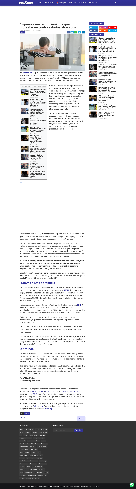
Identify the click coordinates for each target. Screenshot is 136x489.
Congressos (31, 441)
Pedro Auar (42, 435)
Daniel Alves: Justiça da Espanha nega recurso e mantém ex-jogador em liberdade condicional (38, 102)
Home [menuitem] (40, 3)
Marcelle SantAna (24, 443)
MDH (66, 290)
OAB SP (46, 472)
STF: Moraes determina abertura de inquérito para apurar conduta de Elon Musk (38, 149)
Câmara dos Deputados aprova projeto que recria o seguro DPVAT (37, 166)
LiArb (21, 472)
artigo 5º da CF (51, 391)
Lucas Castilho (38, 472)
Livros (35, 438)
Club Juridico (42, 463)
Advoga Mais (38, 458)
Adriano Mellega (42, 446)
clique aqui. (49, 408)
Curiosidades (29, 429)
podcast (35, 432)
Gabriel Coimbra (24, 469)
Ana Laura (33, 446)
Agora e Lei (23, 438)
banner (37, 478)
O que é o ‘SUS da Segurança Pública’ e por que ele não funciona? (37, 157)
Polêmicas (27, 432)
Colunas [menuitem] (49, 3)
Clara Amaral (33, 463)
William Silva (29, 478)
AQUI (35, 394)
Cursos (43, 441)
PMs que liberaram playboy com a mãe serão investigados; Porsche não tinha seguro (37, 112)
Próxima (81, 418)
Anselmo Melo (33, 461)
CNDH (79, 305)
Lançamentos (33, 435)
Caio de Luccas (24, 449)
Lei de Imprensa (36, 391)
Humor (29, 438)
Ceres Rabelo (33, 449)
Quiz (42, 443)
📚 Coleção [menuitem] (61, 3)
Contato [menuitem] (93, 3)
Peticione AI (23, 475)
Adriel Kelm (30, 458)
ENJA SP (22, 466)
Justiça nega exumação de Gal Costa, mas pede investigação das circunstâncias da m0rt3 (36, 139)
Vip (20, 435)
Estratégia (41, 438)
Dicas (21, 432)
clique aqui (38, 406)
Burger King (43, 461)
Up (46, 443)
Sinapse (22, 478)
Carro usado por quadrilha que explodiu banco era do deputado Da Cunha (38, 121)
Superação (22, 441)
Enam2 (28, 466)
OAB (41, 455)
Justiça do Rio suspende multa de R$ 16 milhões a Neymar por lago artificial (38, 129)
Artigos (37, 429)
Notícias (22, 32)
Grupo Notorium (24, 446)
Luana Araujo (28, 472)
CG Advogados (24, 463)
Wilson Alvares (35, 443)
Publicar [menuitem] (82, 3)
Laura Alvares (23, 455)
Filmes (38, 441)
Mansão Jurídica (33, 455)
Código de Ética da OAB (69, 391)
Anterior (23, 417)
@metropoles (28, 73)
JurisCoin (41, 469)
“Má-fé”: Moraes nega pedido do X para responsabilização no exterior (37, 174)
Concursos (44, 429)
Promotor (22, 458)
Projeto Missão (32, 475)
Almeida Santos (24, 461)
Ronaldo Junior (42, 475)
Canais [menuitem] (72, 3)
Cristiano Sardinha (24, 452)
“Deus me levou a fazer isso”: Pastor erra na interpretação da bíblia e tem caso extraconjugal (38, 92)
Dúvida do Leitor (36, 452)
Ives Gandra (33, 469)
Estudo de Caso (43, 432)
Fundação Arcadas (37, 466)
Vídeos (25, 435)
